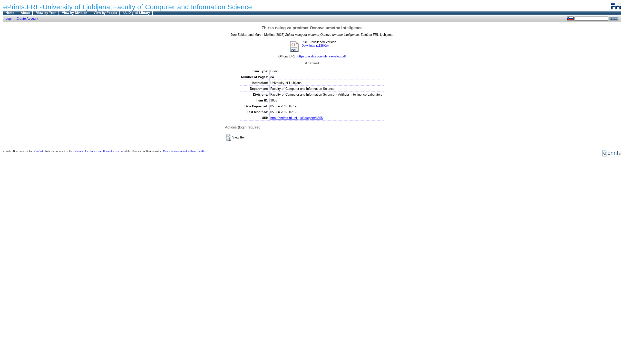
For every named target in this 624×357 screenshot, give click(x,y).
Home (10, 13)
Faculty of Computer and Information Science (182, 7)
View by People (105, 13)
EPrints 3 (38, 151)
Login (9, 18)
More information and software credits (184, 151)
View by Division (74, 13)
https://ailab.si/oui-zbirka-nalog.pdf (321, 56)
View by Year (46, 13)
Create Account (27, 18)
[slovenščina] (570, 18)
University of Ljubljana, (77, 7)
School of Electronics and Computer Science (99, 151)
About (25, 13)
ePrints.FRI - (22, 7)
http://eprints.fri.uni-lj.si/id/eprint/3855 (296, 118)
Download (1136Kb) (315, 45)
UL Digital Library (136, 13)
